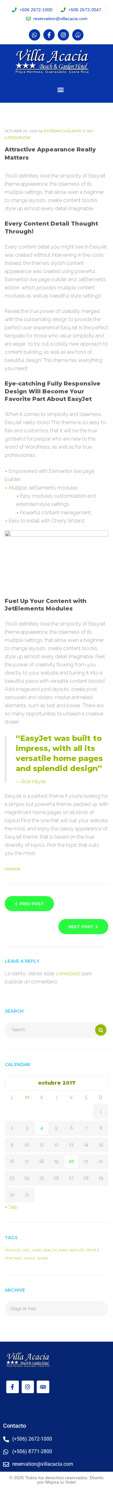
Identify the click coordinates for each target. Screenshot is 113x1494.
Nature (76, 1250)
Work (42, 1258)
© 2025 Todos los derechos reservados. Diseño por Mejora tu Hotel (56, 1480)
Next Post (81, 926)
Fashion (12, 869)
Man (63, 1250)
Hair (36, 1250)
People (93, 1250)
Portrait (13, 1258)
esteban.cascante (62, 131)
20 (71, 1161)
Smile (29, 1258)
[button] (60, 90)
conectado (68, 974)
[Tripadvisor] (43, 1387)
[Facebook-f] (49, 35)
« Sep (11, 1207)
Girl (26, 1250)
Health (49, 1250)
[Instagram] (63, 35)
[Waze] (77, 35)
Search (100, 1030)
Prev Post (31, 903)
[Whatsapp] (34, 35)
